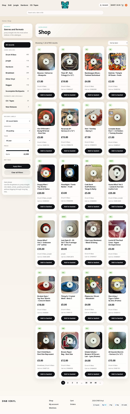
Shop (4, 5)
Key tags (7, 160)
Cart (72, 401)
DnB (9, 5)
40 (95, 383)
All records (10, 45)
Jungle (16, 5)
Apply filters (17, 166)
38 (86, 383)
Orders (73, 404)
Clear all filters (17, 172)
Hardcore (24, 5)
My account (53, 404)
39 (91, 383)
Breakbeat (40, 365)
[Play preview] (46, 62)
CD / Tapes (34, 5)
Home (4, 21)
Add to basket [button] (46, 95)
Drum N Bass (41, 86)
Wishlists (52, 408)
